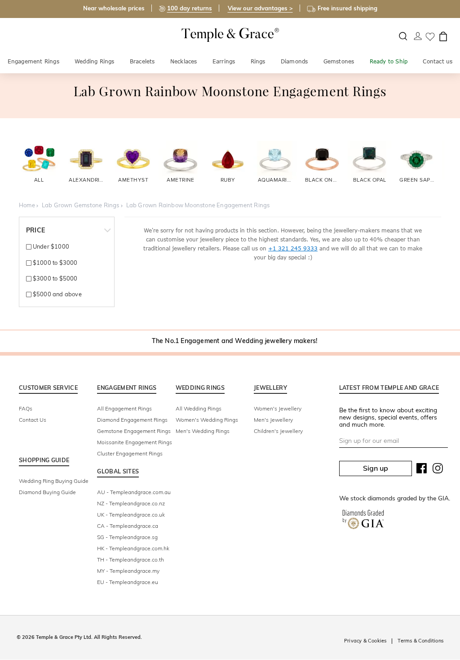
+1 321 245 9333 (293, 248)
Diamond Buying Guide (47, 492)
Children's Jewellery (278, 431)
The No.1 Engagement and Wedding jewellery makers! (235, 341)
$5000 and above (56, 294)
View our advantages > (260, 8)
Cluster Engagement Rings (130, 453)
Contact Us (32, 419)
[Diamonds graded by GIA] (363, 521)
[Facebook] (422, 470)
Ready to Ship (389, 61)
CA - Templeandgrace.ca (127, 525)
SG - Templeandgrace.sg (127, 537)
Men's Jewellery (273, 419)
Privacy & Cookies (365, 641)
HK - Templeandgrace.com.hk (133, 548)
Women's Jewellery (277, 408)
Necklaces (183, 61)
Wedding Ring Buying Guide (53, 480)
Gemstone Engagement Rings (134, 431)
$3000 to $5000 (54, 278)
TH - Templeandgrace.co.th (130, 559)
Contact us (437, 61)
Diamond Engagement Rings (132, 419)
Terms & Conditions (420, 641)
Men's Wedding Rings (203, 431)
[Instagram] (438, 470)
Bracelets (142, 61)
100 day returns (189, 8)
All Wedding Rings (198, 408)
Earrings (223, 61)
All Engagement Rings (124, 408)
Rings (258, 61)
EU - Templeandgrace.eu (127, 582)
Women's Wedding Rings (207, 419)
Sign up (375, 468)
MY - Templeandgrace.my (128, 570)
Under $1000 (50, 246)
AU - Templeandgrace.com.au (134, 492)
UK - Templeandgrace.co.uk (131, 514)
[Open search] (403, 36)
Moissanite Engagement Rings (134, 442)
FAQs (25, 408)
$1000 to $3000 (54, 262)
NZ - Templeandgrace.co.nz (131, 503)
